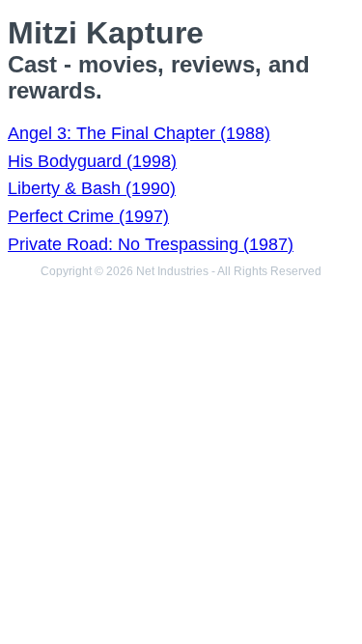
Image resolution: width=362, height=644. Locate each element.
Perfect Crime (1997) (88, 216)
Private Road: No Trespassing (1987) (150, 244)
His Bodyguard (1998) (92, 161)
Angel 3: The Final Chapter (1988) (139, 133)
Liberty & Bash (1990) (92, 188)
